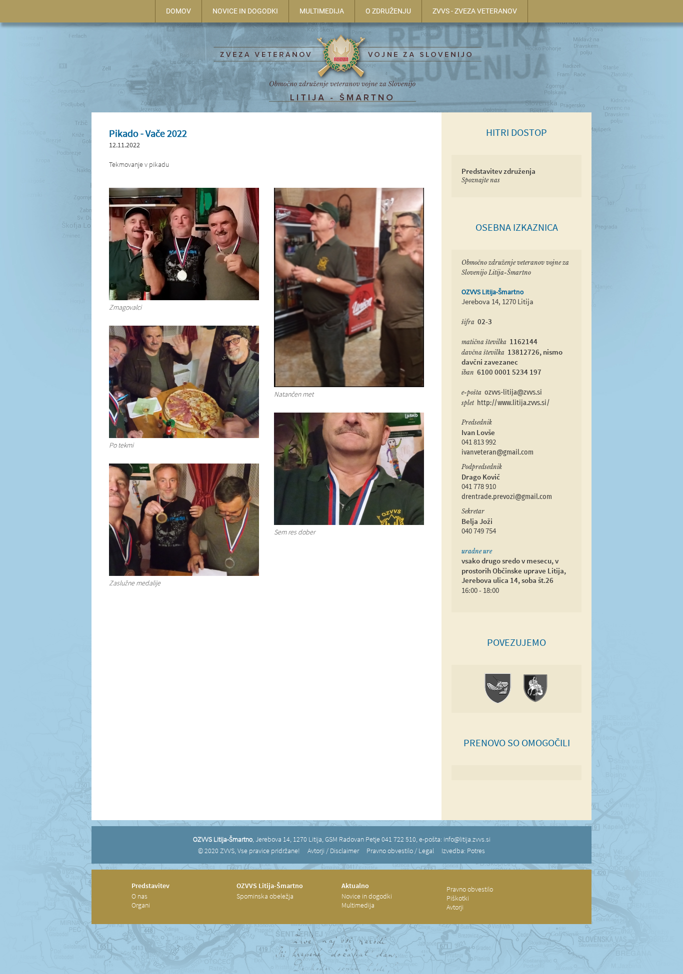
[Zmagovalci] (184, 297)
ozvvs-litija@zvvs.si (513, 392)
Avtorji (455, 907)
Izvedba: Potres (463, 850)
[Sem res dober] (349, 522)
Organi (141, 905)
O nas (140, 896)
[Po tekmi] (184, 435)
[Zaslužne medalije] (184, 573)
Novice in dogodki (367, 896)
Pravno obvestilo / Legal (400, 850)
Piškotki (457, 898)
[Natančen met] (349, 384)
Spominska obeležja (265, 896)
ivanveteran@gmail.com (498, 452)
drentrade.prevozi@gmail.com (507, 496)
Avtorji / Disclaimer (333, 850)
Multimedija (358, 905)
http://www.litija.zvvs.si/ (513, 403)
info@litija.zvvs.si (467, 839)
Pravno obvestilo (469, 889)
